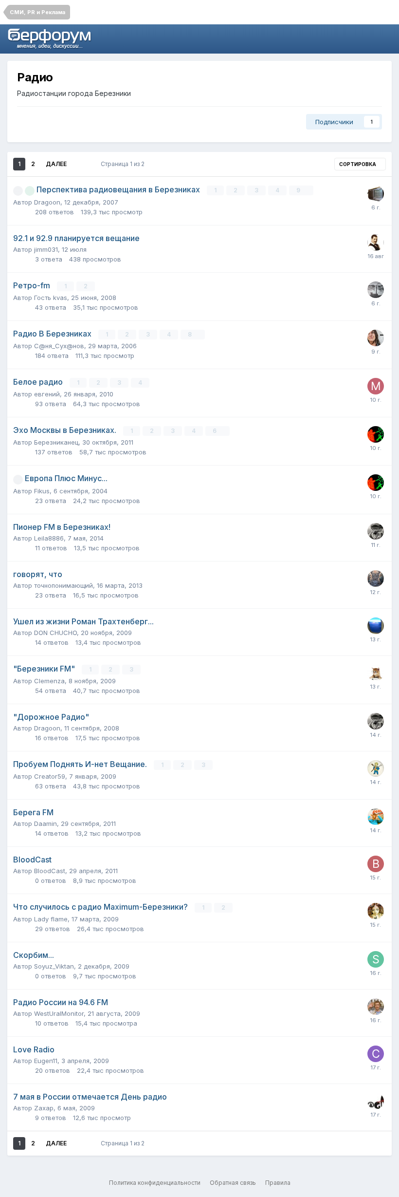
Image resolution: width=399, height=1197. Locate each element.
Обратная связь (233, 1182)
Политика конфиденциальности (154, 1182)
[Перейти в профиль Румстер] (375, 338)
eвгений (47, 394)
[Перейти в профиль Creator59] (375, 768)
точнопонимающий (63, 585)
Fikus (42, 491)
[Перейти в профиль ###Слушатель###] (375, 434)
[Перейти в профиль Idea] (375, 911)
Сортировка (358, 164)
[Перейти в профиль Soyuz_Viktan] (375, 959)
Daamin (45, 823)
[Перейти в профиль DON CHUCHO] (375, 625)
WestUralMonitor (59, 1013)
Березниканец (56, 442)
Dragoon (47, 202)
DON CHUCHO (55, 632)
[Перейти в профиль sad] (375, 673)
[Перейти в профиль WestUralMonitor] (375, 194)
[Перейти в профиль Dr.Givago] (375, 242)
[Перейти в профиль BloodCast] (375, 864)
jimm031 (46, 249)
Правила (277, 1182)
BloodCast (49, 871)
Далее (56, 164)
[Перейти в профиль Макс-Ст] (375, 386)
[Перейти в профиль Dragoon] (375, 1101)
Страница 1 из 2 (124, 164)
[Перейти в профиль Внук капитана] (375, 289)
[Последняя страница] (80, 164)
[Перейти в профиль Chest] (375, 578)
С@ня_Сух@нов (59, 346)
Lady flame (51, 919)
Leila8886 (49, 538)
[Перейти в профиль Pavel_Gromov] (375, 816)
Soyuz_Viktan (54, 966)
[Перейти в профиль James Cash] (375, 1006)
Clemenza (49, 681)
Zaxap (44, 1108)
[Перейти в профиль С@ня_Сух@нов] (375, 1054)
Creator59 (49, 776)
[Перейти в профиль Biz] (375, 531)
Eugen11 (45, 1061)
